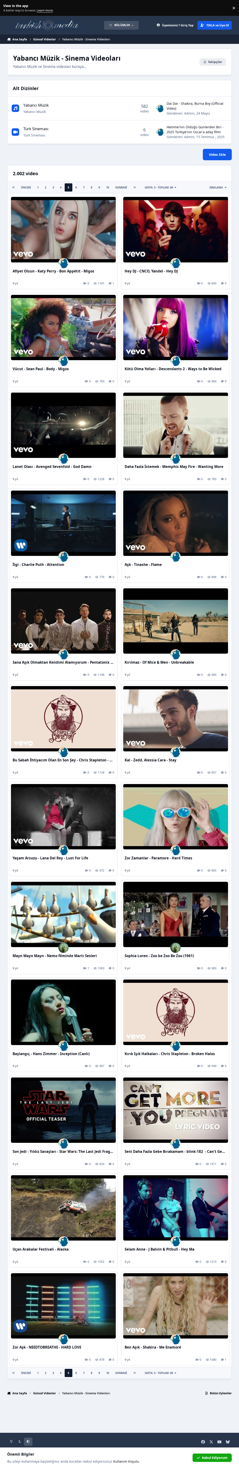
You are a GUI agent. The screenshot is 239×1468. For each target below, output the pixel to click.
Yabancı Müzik (36, 105)
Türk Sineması (35, 128)
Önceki (26, 187)
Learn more (9, 8)
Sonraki (121, 187)
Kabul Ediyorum (215, 1457)
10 (107, 187)
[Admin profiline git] (160, 108)
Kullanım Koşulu (126, 1461)
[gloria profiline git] (63, 948)
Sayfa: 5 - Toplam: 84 (159, 187)
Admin (189, 113)
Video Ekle (217, 154)
